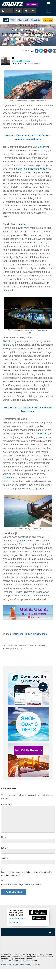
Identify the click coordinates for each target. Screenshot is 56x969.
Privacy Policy (25, 965)
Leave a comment (33, 64)
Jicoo (23, 348)
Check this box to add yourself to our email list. (22, 884)
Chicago (7, 477)
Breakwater (41, 433)
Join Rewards (32, 4)
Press (3, 965)
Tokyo (6, 344)
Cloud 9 (22, 540)
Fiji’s (30, 559)
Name (4, 837)
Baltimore (43, 146)
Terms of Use (12, 965)
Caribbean (18, 634)
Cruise (28, 634)
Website (5, 858)
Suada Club (33, 242)
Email (4, 848)
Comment (6, 804)
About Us (36, 965)
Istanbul (22, 224)
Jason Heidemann (22, 61)
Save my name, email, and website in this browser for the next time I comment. (26, 873)
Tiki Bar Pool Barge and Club (29, 168)
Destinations (40, 634)
